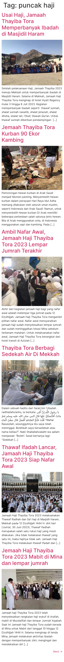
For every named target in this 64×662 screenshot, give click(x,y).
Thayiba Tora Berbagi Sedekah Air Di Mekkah (30, 351)
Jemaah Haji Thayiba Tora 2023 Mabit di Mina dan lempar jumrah (32, 556)
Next (57, 651)
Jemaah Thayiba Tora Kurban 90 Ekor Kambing (28, 133)
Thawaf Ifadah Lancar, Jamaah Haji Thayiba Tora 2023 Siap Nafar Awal (29, 456)
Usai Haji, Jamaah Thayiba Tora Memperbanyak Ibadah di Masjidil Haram (30, 24)
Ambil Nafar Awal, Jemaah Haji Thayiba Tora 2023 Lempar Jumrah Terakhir (27, 241)
